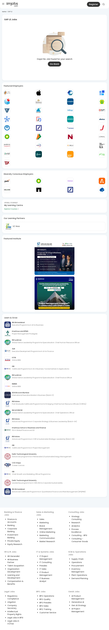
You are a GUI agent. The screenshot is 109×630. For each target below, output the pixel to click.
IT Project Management (45, 557)
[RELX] (70, 145)
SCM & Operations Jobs (77, 553)
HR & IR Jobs (10, 552)
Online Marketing (47, 532)
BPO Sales (44, 606)
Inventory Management (78, 570)
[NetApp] (38, 189)
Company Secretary (12, 607)
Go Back (54, 64)
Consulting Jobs (76, 512)
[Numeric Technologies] (70, 136)
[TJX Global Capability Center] (7, 163)
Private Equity (13, 541)
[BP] (38, 181)
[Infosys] (70, 110)
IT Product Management (45, 573)
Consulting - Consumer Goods (80, 540)
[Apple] (38, 92)
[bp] (7, 136)
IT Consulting (45, 562)
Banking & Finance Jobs (13, 513)
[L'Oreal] (102, 136)
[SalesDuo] (70, 154)
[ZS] (7, 92)
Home (4, 12)
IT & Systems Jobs (45, 552)
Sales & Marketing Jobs (45, 513)
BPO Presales (45, 602)
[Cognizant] (70, 92)
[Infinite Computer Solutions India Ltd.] (38, 110)
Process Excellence (76, 530)
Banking (11, 525)
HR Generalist (13, 556)
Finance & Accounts (12, 520)
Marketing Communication (47, 536)
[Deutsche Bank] (38, 128)
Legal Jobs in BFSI (15, 617)
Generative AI (78, 602)
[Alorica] (102, 119)
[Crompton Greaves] (70, 101)
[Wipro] (38, 145)
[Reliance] (38, 101)
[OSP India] (102, 110)
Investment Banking (12, 536)
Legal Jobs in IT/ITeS (13, 622)
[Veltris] (7, 110)
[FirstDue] (38, 119)
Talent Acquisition (15, 565)
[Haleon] (7, 189)
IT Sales (42, 569)
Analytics (76, 526)
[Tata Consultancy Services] (102, 145)
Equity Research (14, 544)
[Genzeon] (7, 119)
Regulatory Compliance (13, 597)
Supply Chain (78, 559)
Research (76, 522)
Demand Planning (80, 578)
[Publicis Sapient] (7, 145)
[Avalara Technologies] (102, 181)
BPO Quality (44, 599)
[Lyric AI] (38, 154)
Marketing (44, 522)
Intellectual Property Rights (14, 613)
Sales (41, 519)
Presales (43, 565)
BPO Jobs (40, 591)
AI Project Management (78, 610)
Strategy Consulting (76, 518)
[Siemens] (70, 119)
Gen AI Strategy (79, 605)
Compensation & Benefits (15, 582)
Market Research (47, 541)
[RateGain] (70, 181)
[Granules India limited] (7, 101)
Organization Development (13, 570)
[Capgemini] (102, 189)
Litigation (11, 602)
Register (93, 4)
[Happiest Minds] (102, 101)
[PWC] (7, 181)
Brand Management (45, 527)
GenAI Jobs (73, 591)
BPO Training (45, 609)
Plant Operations (79, 575)
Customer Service (47, 612)
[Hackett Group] (102, 92)
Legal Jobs (9, 591)
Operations (77, 562)
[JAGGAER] (102, 128)
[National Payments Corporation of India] (38, 136)
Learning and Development (13, 576)
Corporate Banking (12, 530)
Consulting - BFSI (79, 535)
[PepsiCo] (70, 128)
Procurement (78, 565)
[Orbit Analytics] (7, 154)
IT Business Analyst (44, 580)
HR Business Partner (12, 561)
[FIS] (102, 154)
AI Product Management (78, 597)
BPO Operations (46, 596)
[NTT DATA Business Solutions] (7, 128)
